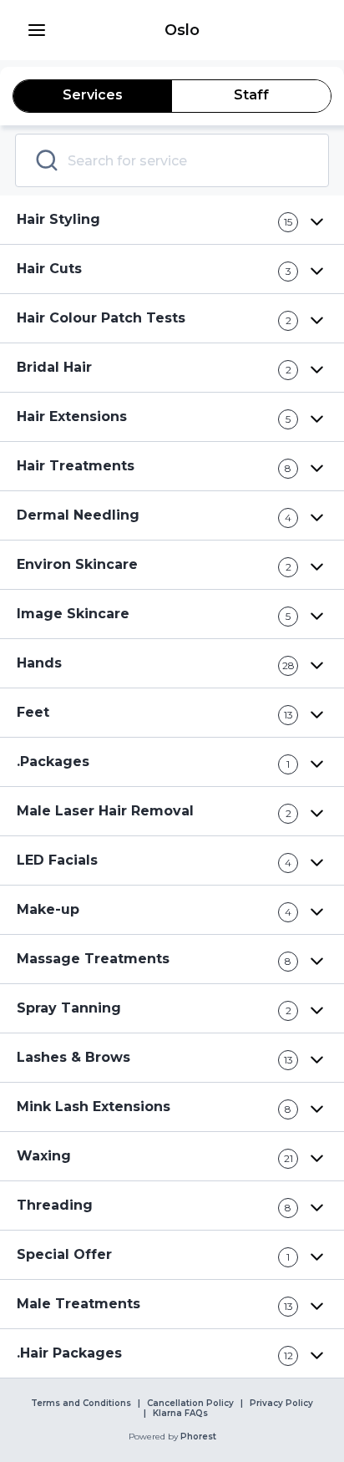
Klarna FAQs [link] (180, 1414)
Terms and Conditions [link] (81, 1404)
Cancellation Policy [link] (190, 1404)
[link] (182, 30)
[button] (37, 30)
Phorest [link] (198, 1437)
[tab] (92, 96)
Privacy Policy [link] (281, 1404)
